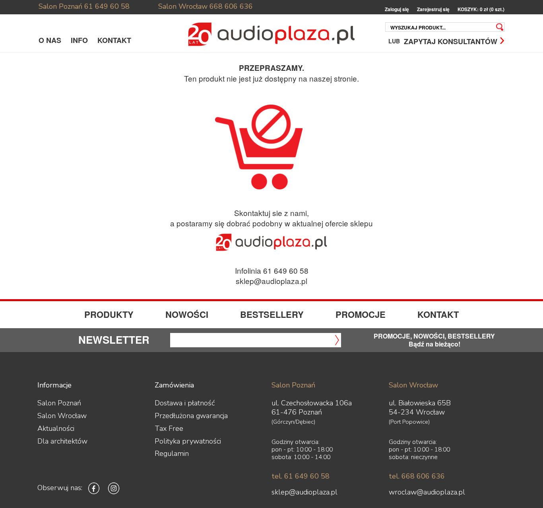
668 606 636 (231, 6)
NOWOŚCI (186, 314)
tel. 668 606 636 (417, 476)
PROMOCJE (360, 314)
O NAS (50, 40)
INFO (79, 40)
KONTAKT (114, 40)
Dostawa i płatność (185, 403)
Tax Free (169, 428)
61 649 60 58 (107, 6)
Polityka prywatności (188, 441)
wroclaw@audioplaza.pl (427, 492)
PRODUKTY (109, 314)
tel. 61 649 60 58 (301, 476)
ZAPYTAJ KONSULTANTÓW (450, 40)
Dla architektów (62, 441)
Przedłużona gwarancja (191, 415)
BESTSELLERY (272, 314)
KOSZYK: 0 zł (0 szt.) (481, 9)
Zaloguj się (397, 9)
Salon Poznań (60, 6)
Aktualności (55, 428)
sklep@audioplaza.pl (271, 280)
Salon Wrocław (183, 6)
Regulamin (172, 453)
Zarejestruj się (433, 9)
